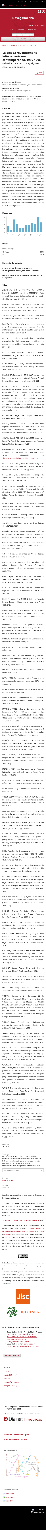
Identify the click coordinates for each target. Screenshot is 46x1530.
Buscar (23, 39)
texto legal (6, 1234)
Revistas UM (22, 2)
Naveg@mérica (23, 18)
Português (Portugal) (12, 1382)
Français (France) (10, 1386)
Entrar (42, 2)
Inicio (4, 45)
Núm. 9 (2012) (22, 45)
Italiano (7, 1378)
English (6, 1371)
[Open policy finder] (23, 1296)
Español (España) (10, 1375)
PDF (40, 73)
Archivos (20, 30)
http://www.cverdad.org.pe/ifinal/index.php (20, 458)
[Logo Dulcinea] (23, 1311)
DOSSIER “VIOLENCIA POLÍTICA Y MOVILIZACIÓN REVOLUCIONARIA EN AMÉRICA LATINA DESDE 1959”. (22, 1336)
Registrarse (34, 2)
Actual (11, 30)
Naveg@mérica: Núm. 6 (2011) (29, 1346)
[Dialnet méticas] (23, 1419)
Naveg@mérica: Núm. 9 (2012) (19, 1341)
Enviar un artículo (12, 1356)
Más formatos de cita (11, 1170)
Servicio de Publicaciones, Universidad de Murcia (22, 1220)
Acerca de (32, 30)
